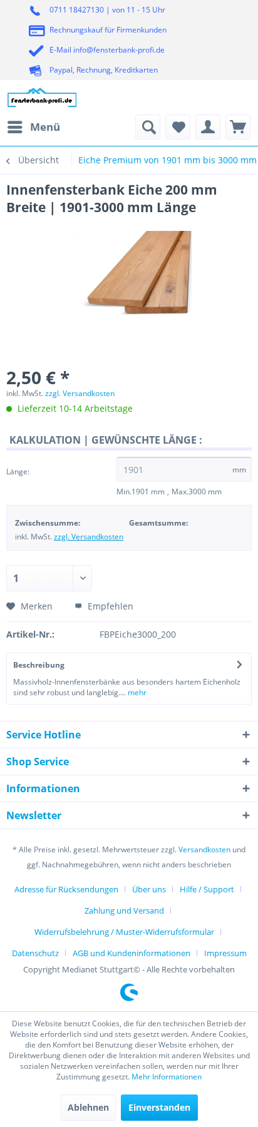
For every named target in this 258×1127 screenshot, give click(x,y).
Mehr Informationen (167, 1076)
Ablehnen (88, 1107)
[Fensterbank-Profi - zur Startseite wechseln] (42, 97)
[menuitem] (33, 127)
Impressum (225, 953)
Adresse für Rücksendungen (66, 889)
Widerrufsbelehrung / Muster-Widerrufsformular (124, 931)
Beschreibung (38, 665)
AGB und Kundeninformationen (131, 953)
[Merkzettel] (177, 127)
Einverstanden (159, 1107)
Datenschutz (35, 953)
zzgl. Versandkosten (80, 393)
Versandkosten (204, 849)
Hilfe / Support (207, 889)
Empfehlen (109, 606)
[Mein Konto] (207, 127)
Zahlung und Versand (124, 910)
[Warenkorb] (237, 127)
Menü (45, 127)
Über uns (149, 889)
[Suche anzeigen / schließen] (147, 127)
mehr (136, 692)
